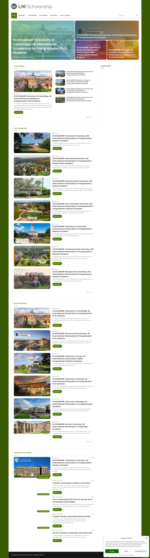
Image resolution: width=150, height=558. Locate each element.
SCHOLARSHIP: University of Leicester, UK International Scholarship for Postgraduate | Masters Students (72, 462)
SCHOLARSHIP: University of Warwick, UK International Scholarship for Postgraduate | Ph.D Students (72, 381)
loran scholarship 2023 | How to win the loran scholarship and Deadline (72, 500)
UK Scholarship (43, 15)
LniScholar (17, 93)
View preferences (140, 551)
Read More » (57, 148)
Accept (112, 551)
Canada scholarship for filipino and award (71, 483)
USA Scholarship (32, 15)
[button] (146, 538)
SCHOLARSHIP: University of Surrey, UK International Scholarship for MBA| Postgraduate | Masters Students (88, 52)
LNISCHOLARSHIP (58, 480)
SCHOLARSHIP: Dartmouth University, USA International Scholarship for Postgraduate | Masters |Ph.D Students (79, 99)
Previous (20, 117)
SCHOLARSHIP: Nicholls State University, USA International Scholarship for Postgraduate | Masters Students (72, 274)
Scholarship (21, 15)
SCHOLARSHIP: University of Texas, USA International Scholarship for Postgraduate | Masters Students (72, 229)
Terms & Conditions (65, 15)
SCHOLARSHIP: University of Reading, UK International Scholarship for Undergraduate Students (72, 404)
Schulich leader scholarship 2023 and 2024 (71, 516)
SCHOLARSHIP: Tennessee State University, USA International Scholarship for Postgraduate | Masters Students (73, 251)
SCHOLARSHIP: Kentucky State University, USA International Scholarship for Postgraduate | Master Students (72, 183)
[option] (75, 40)
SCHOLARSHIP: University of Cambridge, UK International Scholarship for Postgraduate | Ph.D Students (40, 46)
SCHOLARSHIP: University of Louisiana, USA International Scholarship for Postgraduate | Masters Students (122, 53)
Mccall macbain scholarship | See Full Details (72, 533)
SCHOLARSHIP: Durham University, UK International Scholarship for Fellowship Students (70, 426)
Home (14, 15)
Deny (126, 551)
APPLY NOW (18, 112)
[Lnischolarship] (31, 6)
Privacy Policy (122, 555)
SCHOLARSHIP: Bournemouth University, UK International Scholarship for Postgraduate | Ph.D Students (79, 73)
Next (88, 117)
